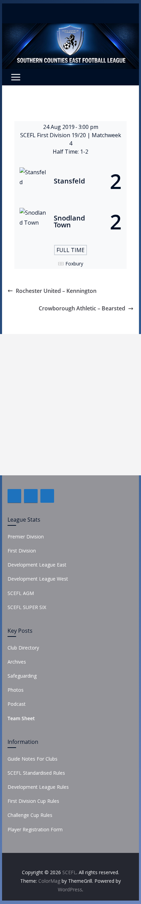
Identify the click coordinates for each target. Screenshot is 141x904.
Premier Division (26, 536)
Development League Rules (38, 787)
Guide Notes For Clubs (32, 759)
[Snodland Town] (70, 221)
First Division (22, 550)
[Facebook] (14, 496)
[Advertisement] (70, 404)
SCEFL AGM (21, 593)
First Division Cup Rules (33, 801)
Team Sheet (21, 718)
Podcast (17, 704)
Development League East (37, 564)
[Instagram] (47, 496)
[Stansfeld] (70, 181)
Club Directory (23, 647)
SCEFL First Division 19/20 (53, 135)
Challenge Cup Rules (30, 815)
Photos (16, 690)
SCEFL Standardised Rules (36, 773)
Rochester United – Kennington (56, 291)
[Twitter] (31, 496)
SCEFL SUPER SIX (27, 607)
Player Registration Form (35, 829)
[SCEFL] (70, 28)
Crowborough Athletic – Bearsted (82, 308)
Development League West (38, 578)
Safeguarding (22, 676)
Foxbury (74, 263)
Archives (17, 661)
